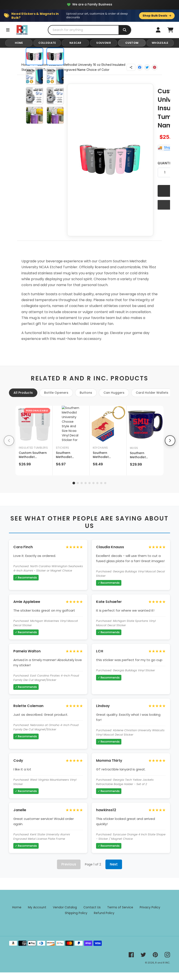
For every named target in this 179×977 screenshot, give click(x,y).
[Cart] (170, 30)
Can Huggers (113, 392)
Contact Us (92, 907)
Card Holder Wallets (152, 392)
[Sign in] (158, 30)
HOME (19, 43)
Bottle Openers (56, 392)
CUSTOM (132, 43)
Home (16, 907)
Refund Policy (104, 913)
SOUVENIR (103, 43)
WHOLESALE (160, 43)
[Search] (125, 29)
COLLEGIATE (47, 43)
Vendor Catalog (65, 907)
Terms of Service (120, 907)
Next (114, 864)
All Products (23, 392)
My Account (37, 907)
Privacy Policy (150, 907)
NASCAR (75, 43)
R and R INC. (162, 962)
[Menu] (7, 29)
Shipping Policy (76, 913)
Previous (68, 864)
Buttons (86, 392)
